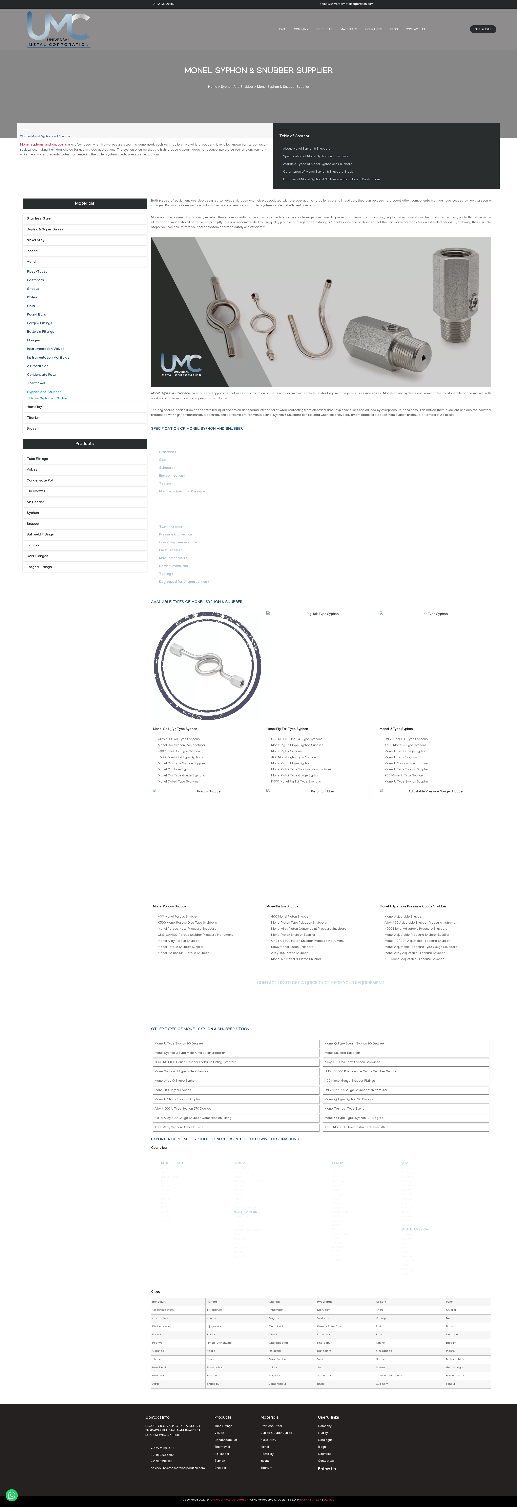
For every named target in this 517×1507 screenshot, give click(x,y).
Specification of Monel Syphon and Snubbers (315, 156)
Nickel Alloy (35, 241)
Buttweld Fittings (40, 332)
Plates (32, 298)
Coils (31, 306)
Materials (348, 29)
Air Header (35, 503)
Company (301, 29)
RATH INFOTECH (311, 1500)
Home (282, 29)
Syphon (33, 513)
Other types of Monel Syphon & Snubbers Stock (318, 172)
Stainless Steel (39, 219)
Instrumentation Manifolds (48, 358)
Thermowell (36, 384)
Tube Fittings (37, 459)
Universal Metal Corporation (229, 1500)
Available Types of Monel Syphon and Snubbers (317, 164)
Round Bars (36, 315)
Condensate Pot (40, 481)
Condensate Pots (41, 375)
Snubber (33, 524)
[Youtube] (340, 1480)
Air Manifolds (37, 367)
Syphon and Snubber (44, 392)
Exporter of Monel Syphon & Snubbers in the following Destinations (332, 180)
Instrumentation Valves (45, 349)
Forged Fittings (39, 324)
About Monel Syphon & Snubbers (307, 149)
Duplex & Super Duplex (45, 230)
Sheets (33, 289)
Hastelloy (34, 407)
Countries (373, 29)
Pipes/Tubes (37, 272)
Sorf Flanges (37, 557)
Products (324, 29)
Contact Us (415, 29)
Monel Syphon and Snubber (50, 398)
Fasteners (35, 281)
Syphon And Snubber (237, 86)
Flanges (33, 341)
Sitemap (328, 1500)
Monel (31, 262)
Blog (394, 29)
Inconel (32, 251)
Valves (32, 470)
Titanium (33, 418)
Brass (32, 429)
